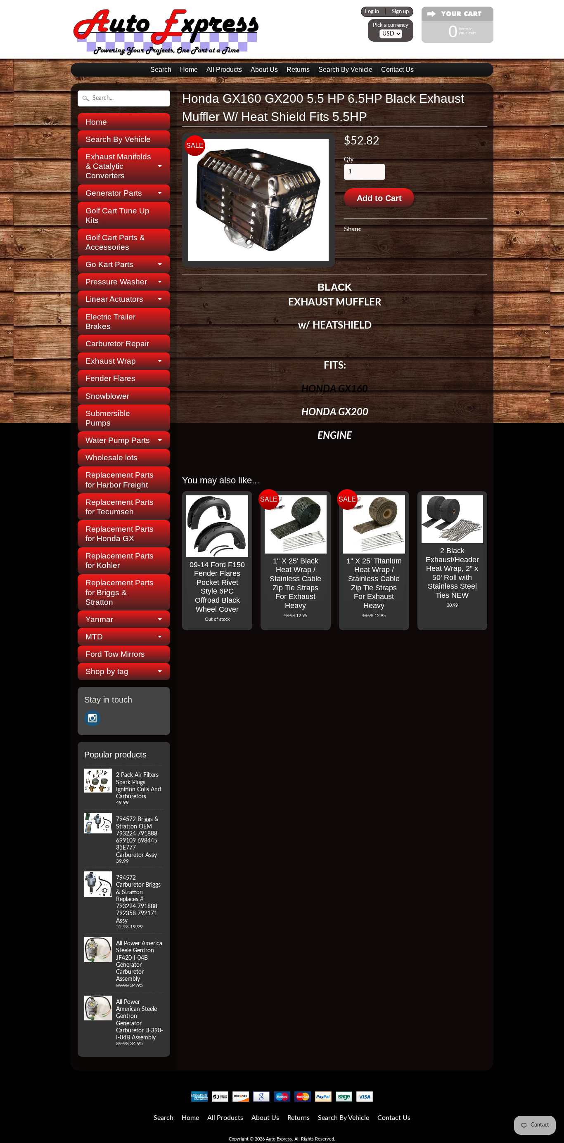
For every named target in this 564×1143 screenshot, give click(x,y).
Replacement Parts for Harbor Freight (119, 480)
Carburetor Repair (117, 343)
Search (160, 69)
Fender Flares (110, 378)
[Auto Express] (166, 50)
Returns (298, 69)
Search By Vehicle (345, 69)
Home (189, 69)
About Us (264, 69)
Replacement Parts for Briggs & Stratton (119, 592)
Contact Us (397, 69)
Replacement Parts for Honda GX (119, 534)
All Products (224, 69)
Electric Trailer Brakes (110, 321)
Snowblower (107, 396)
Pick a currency (390, 25)
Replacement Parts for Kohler (119, 560)
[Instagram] (92, 718)
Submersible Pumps (107, 418)
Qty (348, 160)
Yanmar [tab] (99, 619)
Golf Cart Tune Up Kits (117, 215)
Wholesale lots (111, 457)
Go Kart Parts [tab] (109, 264)
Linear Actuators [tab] (114, 299)
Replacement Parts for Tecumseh (119, 507)
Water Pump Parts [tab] (117, 440)
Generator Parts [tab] (113, 193)
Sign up (400, 11)
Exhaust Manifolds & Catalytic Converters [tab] (118, 166)
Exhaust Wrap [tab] (110, 361)
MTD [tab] (94, 636)
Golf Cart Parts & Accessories (115, 242)
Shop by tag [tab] (106, 671)
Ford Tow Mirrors (115, 654)
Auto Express (279, 1139)
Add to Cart (379, 198)
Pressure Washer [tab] (116, 281)
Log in (372, 11)
